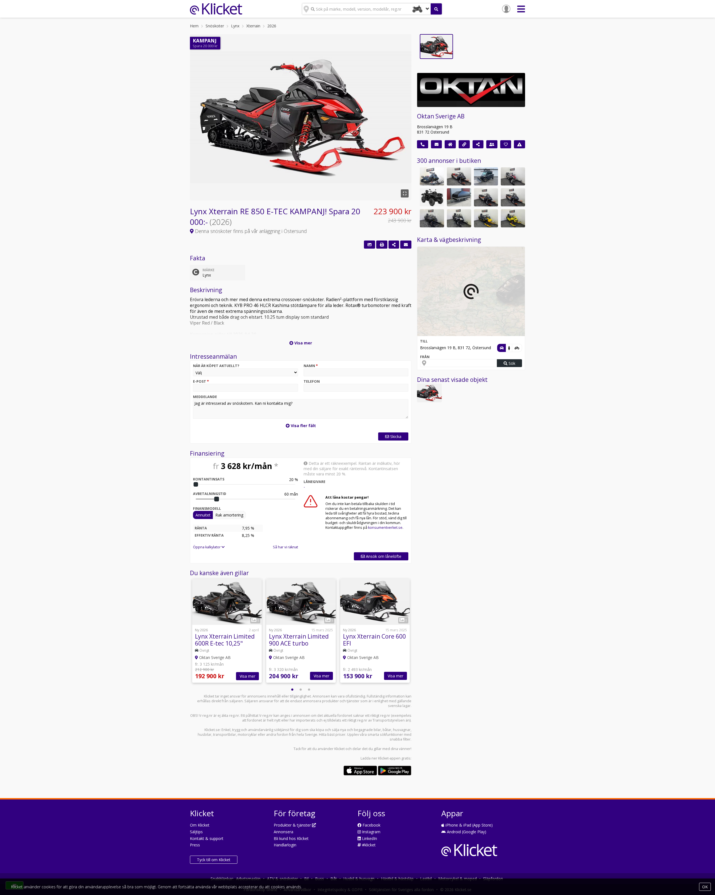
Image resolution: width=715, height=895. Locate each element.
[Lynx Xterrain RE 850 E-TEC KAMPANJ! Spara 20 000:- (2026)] (429, 393)
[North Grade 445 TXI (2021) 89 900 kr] (459, 197)
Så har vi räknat (285, 547)
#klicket (368, 845)
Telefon (312, 381)
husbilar (204, 734)
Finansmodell (207, 508)
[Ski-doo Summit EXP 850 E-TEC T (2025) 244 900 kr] (432, 176)
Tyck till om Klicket (213, 859)
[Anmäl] (519, 144)
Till (424, 341)
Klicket (339, 748)
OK (705, 886)
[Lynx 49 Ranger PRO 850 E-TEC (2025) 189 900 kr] (486, 197)
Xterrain (253, 25)
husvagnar (402, 729)
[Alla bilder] (369, 245)
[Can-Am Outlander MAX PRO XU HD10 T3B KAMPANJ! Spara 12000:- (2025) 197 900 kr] (432, 197)
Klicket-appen (389, 758)
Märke (208, 270)
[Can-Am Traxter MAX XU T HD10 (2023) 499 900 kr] (486, 176)
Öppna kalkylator (207, 547)
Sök (511, 363)
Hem (194, 25)
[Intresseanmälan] (405, 245)
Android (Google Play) (466, 831)
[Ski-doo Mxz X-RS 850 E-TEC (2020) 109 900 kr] (513, 218)
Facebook (370, 825)
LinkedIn (369, 838)
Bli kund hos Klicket (291, 838)
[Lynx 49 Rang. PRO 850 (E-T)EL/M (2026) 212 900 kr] (459, 176)
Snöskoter (215, 25)
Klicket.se (212, 729)
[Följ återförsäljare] (505, 144)
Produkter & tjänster (293, 825)
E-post (201, 381)
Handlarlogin (285, 845)
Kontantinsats (208, 479)
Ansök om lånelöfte (383, 556)
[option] (227, 631)
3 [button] (309, 689)
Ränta (201, 528)
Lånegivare (314, 481)
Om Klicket (199, 825)
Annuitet (203, 515)
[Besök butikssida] (450, 144)
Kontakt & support (206, 838)
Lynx (235, 25)
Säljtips (196, 831)
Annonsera (283, 831)
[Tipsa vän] (491, 144)
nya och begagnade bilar (360, 729)
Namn (311, 365)
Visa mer (247, 676)
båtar (387, 729)
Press (195, 845)
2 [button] (301, 689)
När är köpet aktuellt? (216, 365)
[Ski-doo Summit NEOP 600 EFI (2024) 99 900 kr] (486, 218)
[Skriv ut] (381, 245)
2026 (271, 25)
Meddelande (205, 396)
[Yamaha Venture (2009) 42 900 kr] (513, 176)
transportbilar (224, 734)
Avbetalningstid (209, 493)
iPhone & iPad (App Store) (468, 825)
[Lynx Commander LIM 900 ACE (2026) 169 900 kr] (432, 218)
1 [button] (292, 689)
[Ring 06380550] (422, 144)
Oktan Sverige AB (440, 116)
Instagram (370, 831)
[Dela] (394, 245)
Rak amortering (229, 515)
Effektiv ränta (209, 535)
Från (425, 356)
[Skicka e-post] (436, 144)
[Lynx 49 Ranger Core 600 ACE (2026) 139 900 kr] (459, 218)
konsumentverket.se (385, 527)
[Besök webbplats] (464, 144)
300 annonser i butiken (449, 161)
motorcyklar (247, 734)
